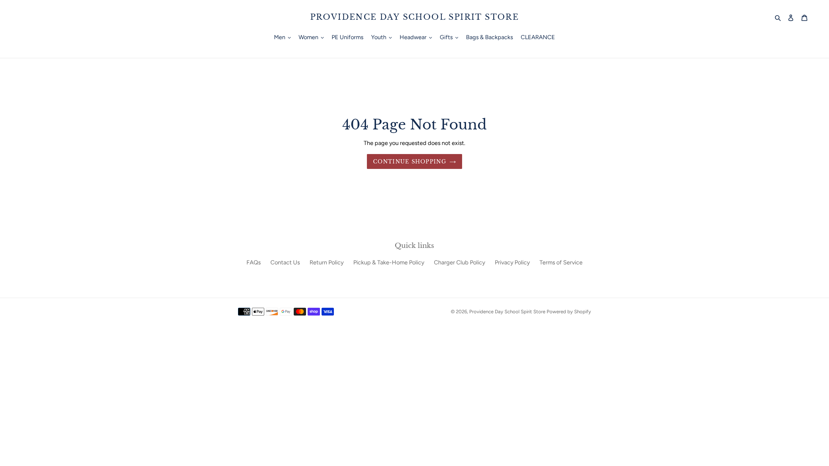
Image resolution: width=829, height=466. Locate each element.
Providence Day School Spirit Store (414, 17)
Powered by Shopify (569, 312)
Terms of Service (561, 262)
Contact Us (285, 262)
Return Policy (327, 262)
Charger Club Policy (459, 262)
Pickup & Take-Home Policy (388, 262)
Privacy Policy (512, 262)
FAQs (253, 262)
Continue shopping (409, 161)
